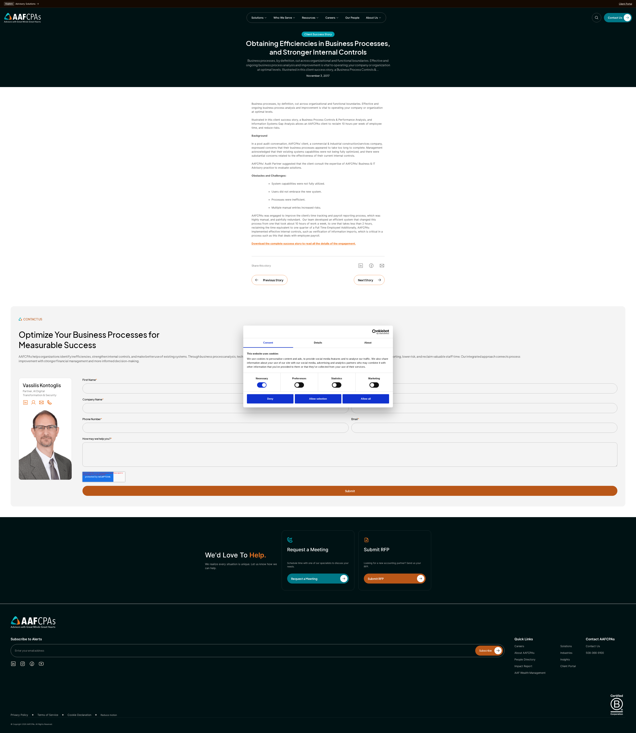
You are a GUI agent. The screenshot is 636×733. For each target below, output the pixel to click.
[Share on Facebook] (371, 265)
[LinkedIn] (25, 402)
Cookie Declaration (79, 715)
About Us (372, 17)
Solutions (257, 17)
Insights (565, 659)
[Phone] (49, 402)
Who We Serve (283, 17)
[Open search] (596, 17)
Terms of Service (47, 715)
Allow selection (318, 398)
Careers (330, 17)
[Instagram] (22, 663)
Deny (270, 398)
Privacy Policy (19, 715)
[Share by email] (382, 265)
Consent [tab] (268, 342)
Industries (566, 652)
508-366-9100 (595, 652)
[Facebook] (32, 663)
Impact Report (523, 666)
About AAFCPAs (524, 652)
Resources (308, 17)
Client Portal (625, 3)
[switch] (299, 385)
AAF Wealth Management (530, 672)
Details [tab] (318, 342)
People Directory (524, 659)
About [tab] (368, 342)
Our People (352, 17)
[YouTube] (41, 663)
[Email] (41, 402)
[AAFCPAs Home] (33, 622)
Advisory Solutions (25, 3)
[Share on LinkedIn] (360, 265)
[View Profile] (33, 402)
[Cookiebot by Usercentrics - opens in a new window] (374, 331)
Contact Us (593, 646)
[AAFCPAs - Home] (22, 18)
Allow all (366, 398)
